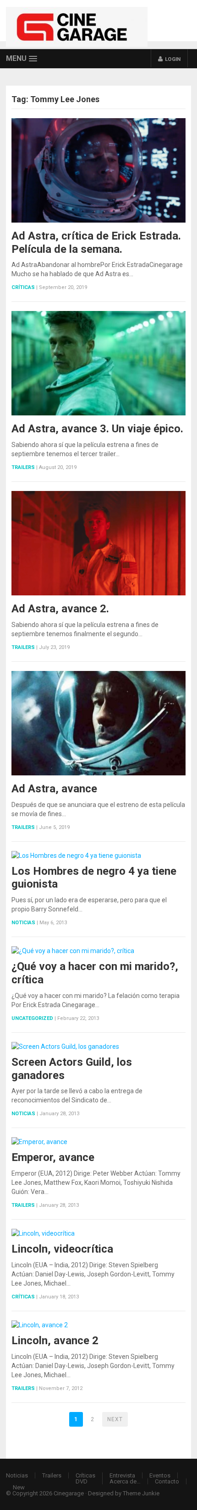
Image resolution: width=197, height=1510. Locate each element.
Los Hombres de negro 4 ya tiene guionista (93, 878)
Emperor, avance (52, 1157)
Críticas (23, 287)
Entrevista (122, 1475)
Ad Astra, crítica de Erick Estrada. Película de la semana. (96, 242)
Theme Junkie (141, 1493)
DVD (82, 1481)
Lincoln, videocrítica (62, 1249)
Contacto (167, 1481)
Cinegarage (69, 1493)
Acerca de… (125, 1481)
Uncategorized (32, 1018)
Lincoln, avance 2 (54, 1340)
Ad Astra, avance (54, 788)
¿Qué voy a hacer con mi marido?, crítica (94, 973)
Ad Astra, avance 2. (60, 608)
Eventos (159, 1475)
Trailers (23, 467)
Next (115, 1419)
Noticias (23, 923)
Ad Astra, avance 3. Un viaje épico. (97, 428)
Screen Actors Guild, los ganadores (71, 1069)
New (19, 1487)
